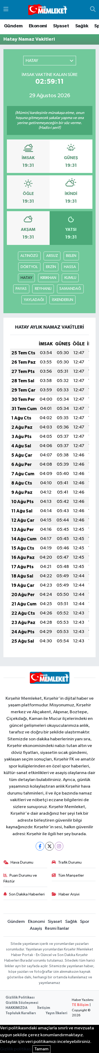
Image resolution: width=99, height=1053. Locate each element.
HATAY (26, 278)
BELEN (71, 256)
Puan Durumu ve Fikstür (20, 878)
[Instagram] (59, 846)
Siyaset (61, 26)
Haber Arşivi (69, 894)
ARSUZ (52, 256)
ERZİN (51, 267)
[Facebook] (40, 846)
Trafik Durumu (70, 862)
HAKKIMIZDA (16, 1008)
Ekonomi (38, 26)
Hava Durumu (22, 862)
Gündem (13, 26)
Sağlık (81, 26)
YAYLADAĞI (34, 300)
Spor (84, 921)
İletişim (43, 1008)
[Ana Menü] (5, 9)
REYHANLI (43, 289)
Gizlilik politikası (16, 1049)
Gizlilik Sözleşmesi (22, 1003)
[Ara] (93, 9)
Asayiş (36, 928)
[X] (49, 846)
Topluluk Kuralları (21, 1013)
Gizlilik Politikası (20, 997)
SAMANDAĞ (70, 289)
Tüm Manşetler (71, 875)
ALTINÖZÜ (29, 256)
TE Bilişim (80, 1005)
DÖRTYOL (29, 267)
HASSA (70, 267)
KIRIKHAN (48, 278)
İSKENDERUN (62, 300)
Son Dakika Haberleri (27, 894)
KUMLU (70, 278)
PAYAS (21, 289)
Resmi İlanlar (57, 928)
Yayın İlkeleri (56, 1013)
